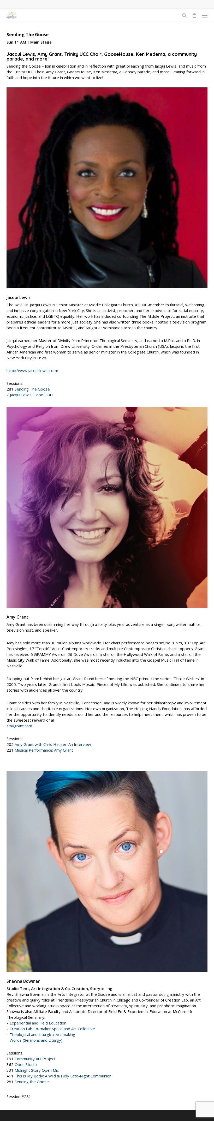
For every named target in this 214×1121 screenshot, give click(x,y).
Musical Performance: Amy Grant (44, 750)
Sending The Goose (32, 389)
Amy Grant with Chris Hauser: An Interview (53, 744)
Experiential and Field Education (38, 1023)
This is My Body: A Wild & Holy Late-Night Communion (63, 1075)
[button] (204, 15)
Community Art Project (35, 1058)
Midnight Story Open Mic (37, 1070)
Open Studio (26, 1064)
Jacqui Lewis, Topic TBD (31, 394)
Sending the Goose (32, 1081)
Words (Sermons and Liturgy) (36, 1040)
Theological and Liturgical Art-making (42, 1034)
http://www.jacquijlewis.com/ (32, 370)
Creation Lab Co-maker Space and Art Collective (52, 1028)
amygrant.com (19, 725)
